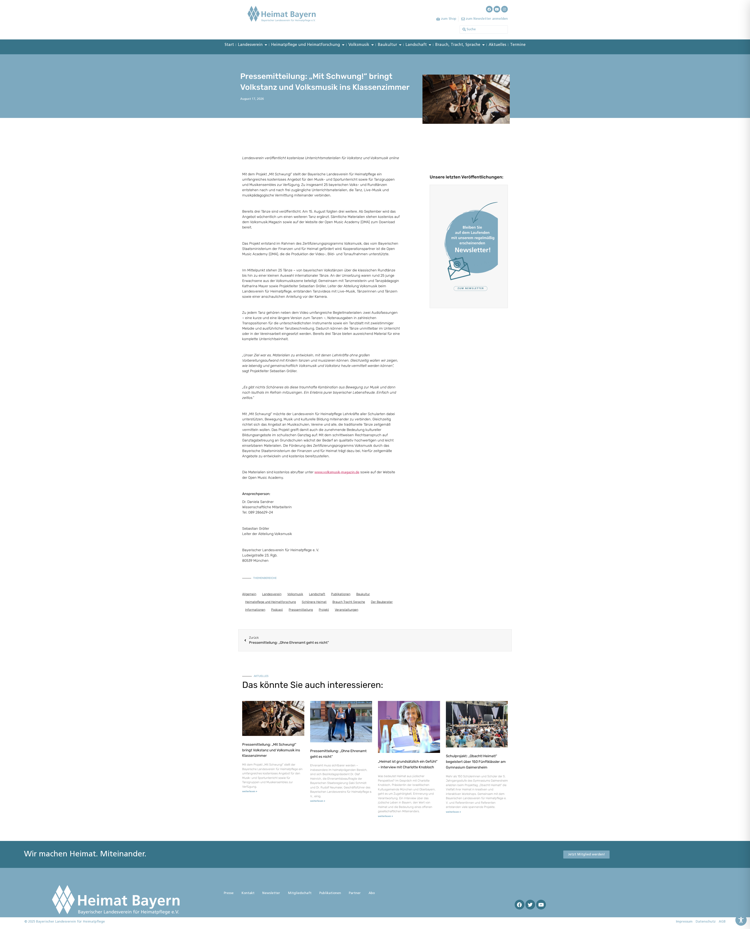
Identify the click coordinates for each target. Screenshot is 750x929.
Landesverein (250, 45)
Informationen (255, 610)
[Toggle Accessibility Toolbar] (741, 920)
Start (229, 45)
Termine (518, 45)
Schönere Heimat (314, 602)
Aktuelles (497, 45)
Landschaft (416, 45)
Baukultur (387, 45)
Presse (229, 893)
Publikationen (340, 594)
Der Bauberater (382, 602)
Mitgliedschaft (300, 893)
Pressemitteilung (301, 610)
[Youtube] (497, 9)
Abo (372, 893)
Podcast (277, 610)
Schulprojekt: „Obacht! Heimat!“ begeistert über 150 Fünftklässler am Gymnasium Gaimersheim (476, 761)
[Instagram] (504, 9)
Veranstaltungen (346, 610)
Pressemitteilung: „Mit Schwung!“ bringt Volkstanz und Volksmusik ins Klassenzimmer (271, 750)
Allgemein (249, 594)
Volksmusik (358, 45)
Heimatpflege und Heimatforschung (305, 45)
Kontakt (247, 893)
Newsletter (271, 893)
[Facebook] (489, 9)
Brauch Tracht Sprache (348, 602)
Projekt (324, 610)
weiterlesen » (249, 791)
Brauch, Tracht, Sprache (457, 45)
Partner (355, 893)
